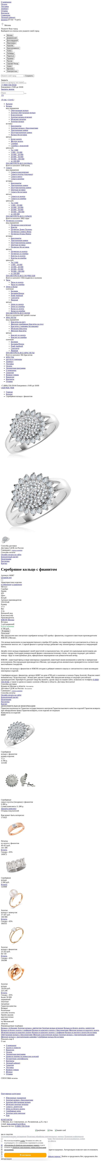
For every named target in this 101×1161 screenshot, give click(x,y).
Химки (9, 66)
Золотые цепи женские (15, 1113)
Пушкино (10, 58)
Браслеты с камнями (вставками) (24, 326)
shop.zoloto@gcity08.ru (16, 1124)
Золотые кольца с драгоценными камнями (76, 1035)
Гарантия (10, 373)
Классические (17, 115)
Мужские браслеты (19, 328)
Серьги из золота (18, 196)
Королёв (10, 46)
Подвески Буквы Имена (21, 234)
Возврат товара (12, 375)
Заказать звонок (7, 89)
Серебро (14, 143)
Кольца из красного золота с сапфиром (48, 1032)
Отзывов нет (6, 578)
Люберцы (10, 53)
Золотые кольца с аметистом (30, 1028)
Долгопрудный (12, 40)
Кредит (4, 563)
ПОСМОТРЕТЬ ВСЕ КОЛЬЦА (19, 163)
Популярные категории (11, 1094)
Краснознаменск (13, 48)
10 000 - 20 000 (17, 154)
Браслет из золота (18, 335)
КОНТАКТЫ (6, 1120)
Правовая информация (74, 1136)
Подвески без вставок (20, 247)
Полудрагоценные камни (21, 132)
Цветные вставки (18, 190)
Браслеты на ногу (18, 322)
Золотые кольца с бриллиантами (24, 128)
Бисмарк (14, 291)
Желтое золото (17, 141)
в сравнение (17, 584)
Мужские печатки (18, 119)
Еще (7, 1115)
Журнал (9, 1072)
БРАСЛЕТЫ (11, 317)
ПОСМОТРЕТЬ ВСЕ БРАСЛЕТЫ (20, 353)
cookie (22, 1141)
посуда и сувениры (14, 359)
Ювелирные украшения (16, 1098)
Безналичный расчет (9, 557)
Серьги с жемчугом (14, 1107)
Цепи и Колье (11, 287)
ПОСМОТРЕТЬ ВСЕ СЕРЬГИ (19, 216)
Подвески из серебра (19, 254)
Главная (9, 392)
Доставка (5, 6)
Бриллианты (16, 126)
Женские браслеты (18, 331)
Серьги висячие (17, 179)
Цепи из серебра (18, 306)
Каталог (9, 104)
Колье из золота (17, 309)
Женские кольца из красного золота (84, 1030)
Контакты (5, 13)
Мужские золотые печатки (17, 1104)
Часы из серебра (17, 284)
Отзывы (4, 11)
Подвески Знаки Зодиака (21, 229)
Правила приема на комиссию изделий (22, 1056)
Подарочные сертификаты (17, 1059)
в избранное (6, 584)
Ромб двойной (17, 295)
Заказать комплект (8, 809)
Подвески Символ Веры (21, 232)
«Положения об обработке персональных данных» (22, 1145)
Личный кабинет (8, 17)
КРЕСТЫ (10, 357)
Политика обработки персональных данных (45, 1136)
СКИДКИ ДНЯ (7, 388)
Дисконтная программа (15, 368)
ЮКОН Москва (7, 620)
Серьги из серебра (18, 199)
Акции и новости (13, 1048)
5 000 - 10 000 (16, 152)
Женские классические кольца (46, 1035)
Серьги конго (16, 176)
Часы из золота (17, 282)
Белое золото (16, 139)
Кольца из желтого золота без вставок (81, 1032)
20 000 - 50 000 (17, 157)
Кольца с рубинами (9, 1028)
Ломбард (4, 9)
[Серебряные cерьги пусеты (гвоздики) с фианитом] (19, 798)
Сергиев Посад (12, 63)
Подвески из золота (19, 251)
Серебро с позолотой (19, 146)
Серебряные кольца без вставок (50, 1037)
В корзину (5, 631)
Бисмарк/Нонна (17, 293)
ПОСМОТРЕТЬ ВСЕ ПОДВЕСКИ (20, 276)
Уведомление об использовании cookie (68, 1139)
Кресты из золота (18, 256)
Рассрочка (5, 561)
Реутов (9, 61)
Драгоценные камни (19, 130)
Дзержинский (12, 38)
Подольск (10, 56)
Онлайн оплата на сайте (11, 555)
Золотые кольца (17, 121)
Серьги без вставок (19, 192)
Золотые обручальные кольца (23, 113)
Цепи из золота (17, 304)
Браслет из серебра (19, 337)
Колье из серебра (18, 311)
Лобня (9, 51)
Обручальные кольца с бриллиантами (17, 1035)
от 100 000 (15, 161)
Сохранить (29, 76)
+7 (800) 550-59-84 (8, 85)
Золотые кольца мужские (21, 117)
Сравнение (5, 15)
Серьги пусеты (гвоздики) (22, 174)
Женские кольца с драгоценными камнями (19, 1037)
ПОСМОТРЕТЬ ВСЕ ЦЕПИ (18, 313)
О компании (6, 2)
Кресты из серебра (18, 258)
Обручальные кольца (19, 110)
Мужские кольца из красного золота (16, 1032)
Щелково (10, 69)
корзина (4, 20)
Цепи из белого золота (15, 1109)
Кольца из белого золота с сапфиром (16, 1030)
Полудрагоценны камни (21, 188)
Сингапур (15, 298)
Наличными (6, 559)
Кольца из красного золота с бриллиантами (50, 1030)
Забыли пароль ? (54, 1156)
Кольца (9, 106)
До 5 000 (14, 150)
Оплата (4, 4)
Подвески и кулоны (14, 221)
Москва (9, 35)
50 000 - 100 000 (17, 159)
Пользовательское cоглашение (13, 1136)
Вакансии (10, 377)
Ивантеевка (11, 43)
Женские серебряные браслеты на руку (27, 324)
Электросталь (12, 71)
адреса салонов (17, 550)
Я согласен (25, 1155)
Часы (8, 280)
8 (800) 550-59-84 (22, 1126)
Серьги (9, 168)
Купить (4, 850)
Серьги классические (20, 172)
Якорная (14, 300)
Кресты (14, 227)
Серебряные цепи (13, 1111)
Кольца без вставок (19, 135)
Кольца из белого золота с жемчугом (79, 1028)
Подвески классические (21, 225)
